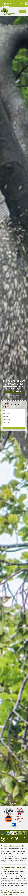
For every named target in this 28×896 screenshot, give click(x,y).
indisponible (5, 3)
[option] (14, 448)
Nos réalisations (14, 392)
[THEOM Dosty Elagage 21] (8, 11)
